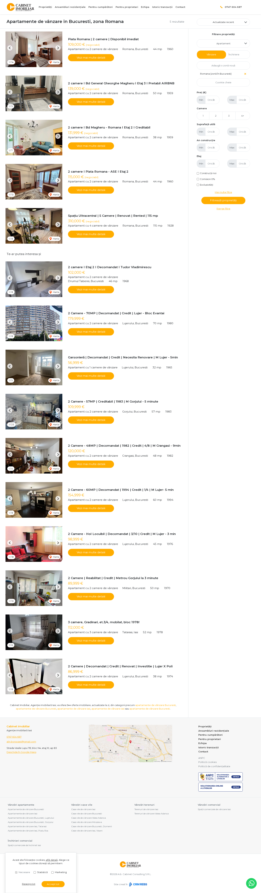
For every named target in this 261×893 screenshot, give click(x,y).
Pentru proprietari (127, 7)
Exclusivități (206, 184)
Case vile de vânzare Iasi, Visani (86, 830)
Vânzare (211, 54)
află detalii (52, 859)
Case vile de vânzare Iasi (83, 809)
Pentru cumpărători (100, 7)
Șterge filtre (223, 208)
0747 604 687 (233, 7)
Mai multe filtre (223, 192)
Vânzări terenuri (144, 804)
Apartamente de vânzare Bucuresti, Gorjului (30, 822)
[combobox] (223, 43)
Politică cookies (207, 762)
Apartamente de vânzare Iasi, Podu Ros (28, 830)
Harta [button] (55, 62)
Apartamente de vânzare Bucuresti (26, 809)
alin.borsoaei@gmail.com (21, 741)
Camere (202, 108)
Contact (180, 7)
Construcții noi (208, 173)
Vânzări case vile (81, 804)
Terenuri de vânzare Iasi (146, 809)
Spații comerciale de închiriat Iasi (24, 845)
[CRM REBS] (137, 884)
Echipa (145, 7)
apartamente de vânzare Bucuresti (155, 705)
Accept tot (53, 884)
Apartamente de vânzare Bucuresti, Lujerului (31, 817)
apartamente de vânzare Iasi (73, 708)
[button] (9, 48)
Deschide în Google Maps (21, 752)
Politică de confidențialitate (214, 766)
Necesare (24, 872)
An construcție (206, 140)
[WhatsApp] (251, 883)
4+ (242, 115)
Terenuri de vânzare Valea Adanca (151, 813)
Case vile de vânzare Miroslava (86, 822)
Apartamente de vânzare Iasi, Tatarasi (27, 826)
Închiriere (234, 54)
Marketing (61, 872)
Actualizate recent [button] (223, 22)
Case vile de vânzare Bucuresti (86, 813)
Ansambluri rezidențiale (70, 7)
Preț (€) (201, 92)
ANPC (201, 758)
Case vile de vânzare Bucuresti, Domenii (91, 826)
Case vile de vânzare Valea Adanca (88, 817)
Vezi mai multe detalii (91, 57)
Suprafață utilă (206, 124)
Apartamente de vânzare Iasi (22, 813)
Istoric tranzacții (162, 7)
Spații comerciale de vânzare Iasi (214, 809)
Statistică (42, 872)
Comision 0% (207, 179)
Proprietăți (45, 7)
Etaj (199, 156)
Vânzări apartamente (21, 804)
